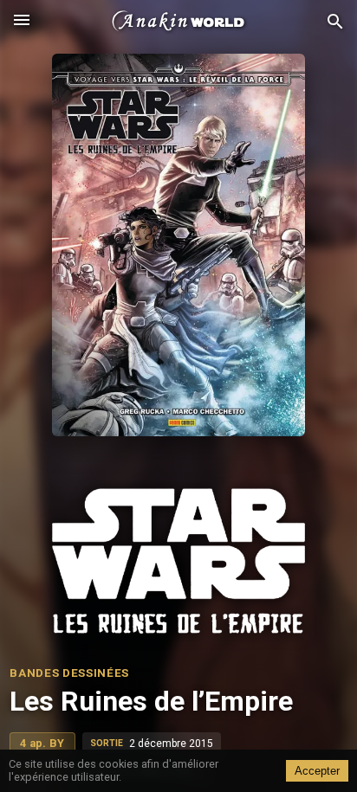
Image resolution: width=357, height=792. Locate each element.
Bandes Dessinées (69, 672)
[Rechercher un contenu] (335, 22)
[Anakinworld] (178, 22)
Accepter (317, 770)
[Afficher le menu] (21, 22)
